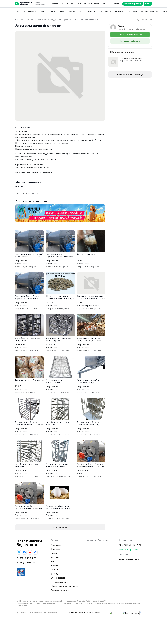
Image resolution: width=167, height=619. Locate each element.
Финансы (32, 11)
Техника (71, 11)
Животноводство (51, 20)
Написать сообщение (130, 41)
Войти (147, 4)
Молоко (52, 11)
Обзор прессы (105, 11)
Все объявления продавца (130, 74)
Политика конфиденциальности (84, 612)
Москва (19, 186)
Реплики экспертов (60, 590)
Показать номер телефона (130, 34)
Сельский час (67, 4)
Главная (19, 20)
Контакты (115, 4)
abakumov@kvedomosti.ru (131, 559)
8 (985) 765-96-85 (26, 558)
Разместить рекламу (132, 4)
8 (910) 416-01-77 (26, 562)
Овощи (82, 11)
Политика (20, 11)
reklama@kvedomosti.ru (130, 545)
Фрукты (91, 11)
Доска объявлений (96, 4)
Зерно (42, 11)
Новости (55, 4)
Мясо (62, 11)
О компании (80, 4)
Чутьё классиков (122, 11)
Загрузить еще (60, 527)
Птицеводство (66, 20)
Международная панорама (145, 11)
